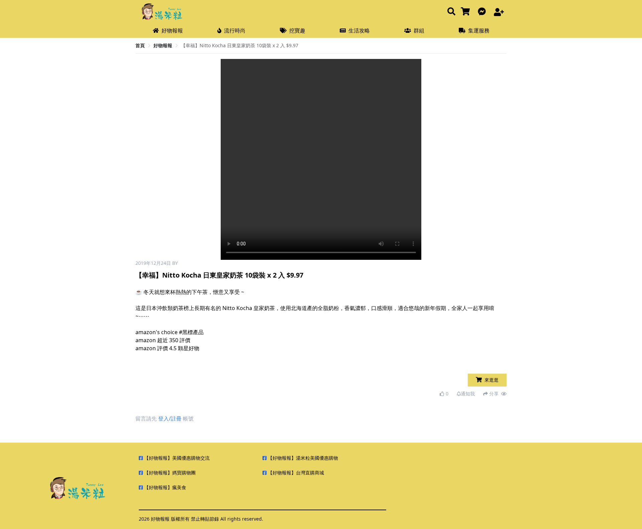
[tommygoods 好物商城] (466, 11)
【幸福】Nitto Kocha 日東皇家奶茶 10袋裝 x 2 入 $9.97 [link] (239, 45)
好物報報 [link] (162, 45)
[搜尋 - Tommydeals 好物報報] (451, 11)
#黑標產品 (191, 332)
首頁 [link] (140, 45)
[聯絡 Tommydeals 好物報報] (483, 11)
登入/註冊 (170, 418)
